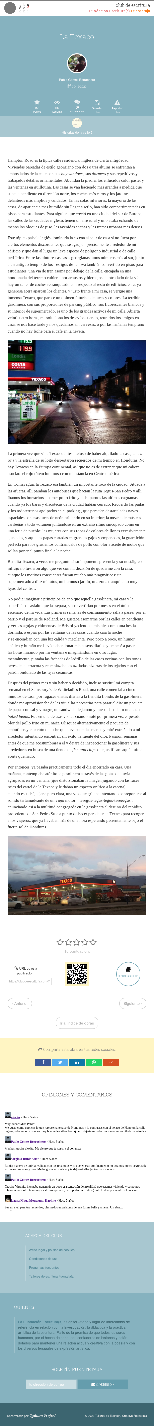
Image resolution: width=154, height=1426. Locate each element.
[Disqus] (77, 1160)
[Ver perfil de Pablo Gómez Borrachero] (77, 63)
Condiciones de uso (43, 1258)
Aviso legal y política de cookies (52, 1249)
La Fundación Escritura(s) (40, 1321)
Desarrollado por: (31, 1415)
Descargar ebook (128, 976)
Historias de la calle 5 (77, 132)
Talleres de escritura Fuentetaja (51, 1276)
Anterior (20, 1003)
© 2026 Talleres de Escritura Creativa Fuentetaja (116, 1415)
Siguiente (132, 1003)
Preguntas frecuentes (44, 1267)
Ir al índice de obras (77, 1023)
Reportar (117, 110)
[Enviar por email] (111, 1062)
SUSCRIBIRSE (104, 1384)
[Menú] (10, 8)
